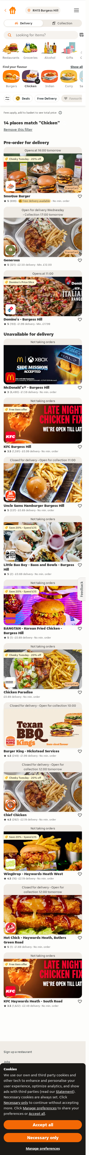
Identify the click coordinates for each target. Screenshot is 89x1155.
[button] (10, 10)
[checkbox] (11, 79)
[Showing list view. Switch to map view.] (81, 35)
